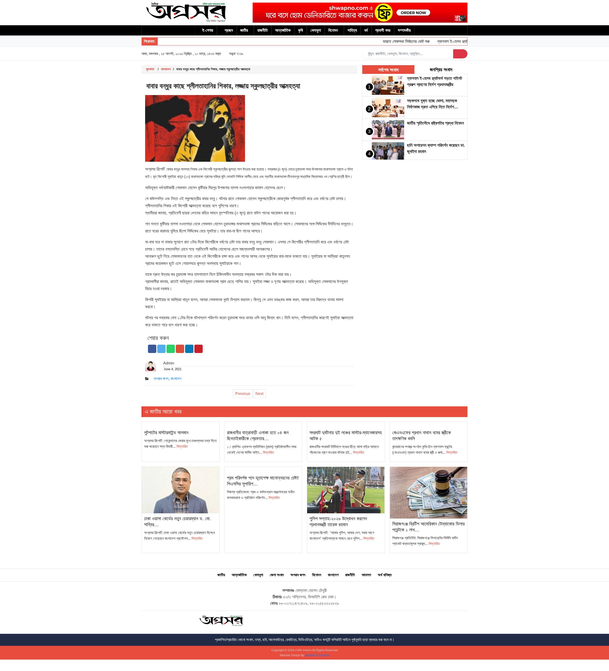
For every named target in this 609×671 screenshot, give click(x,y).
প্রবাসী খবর (382, 30)
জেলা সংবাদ (277, 575)
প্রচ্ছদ (229, 30)
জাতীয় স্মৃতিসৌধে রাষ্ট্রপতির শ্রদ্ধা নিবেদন (435, 123)
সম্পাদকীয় (404, 30)
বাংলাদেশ (166, 69)
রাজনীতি (262, 30)
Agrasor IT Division (317, 655)
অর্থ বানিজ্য (385, 575)
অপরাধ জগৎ (161, 379)
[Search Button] (460, 53)
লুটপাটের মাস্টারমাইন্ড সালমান (166, 432)
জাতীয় (244, 30)
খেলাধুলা (315, 30)
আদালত (366, 575)
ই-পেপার (207, 30)
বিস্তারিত (182, 446)
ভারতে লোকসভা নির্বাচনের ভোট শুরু (396, 41)
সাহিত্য (352, 30)
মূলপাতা (150, 69)
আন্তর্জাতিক (283, 30)
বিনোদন (333, 30)
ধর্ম (366, 30)
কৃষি (300, 30)
